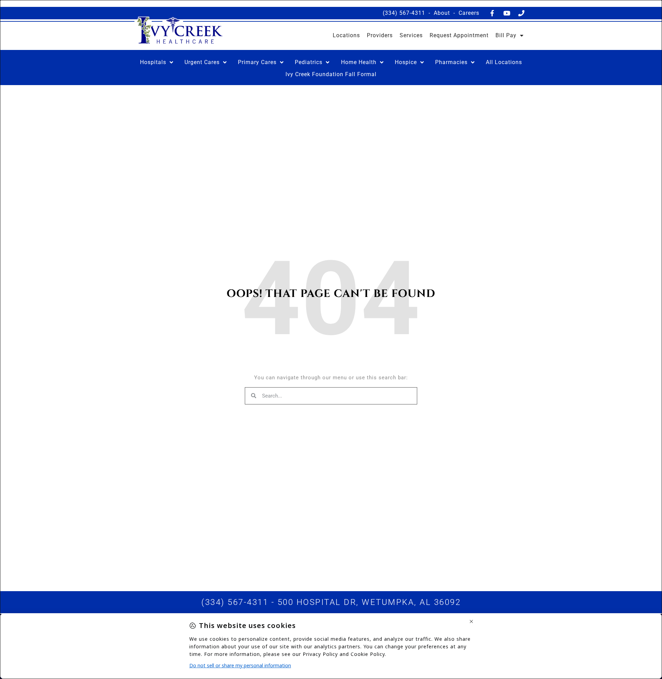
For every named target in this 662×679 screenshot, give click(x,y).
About (442, 13)
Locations (346, 35)
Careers (469, 13)
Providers (380, 35)
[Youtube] (507, 13)
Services (411, 35)
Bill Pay (505, 35)
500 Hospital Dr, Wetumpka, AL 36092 (369, 602)
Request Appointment (459, 35)
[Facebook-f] (492, 13)
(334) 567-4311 (404, 13)
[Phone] (521, 13)
